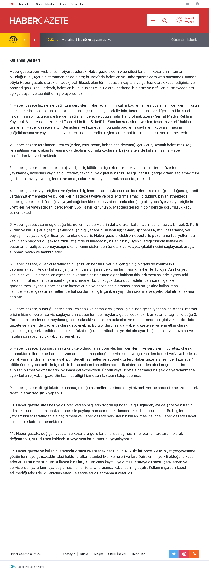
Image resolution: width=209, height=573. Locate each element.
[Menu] (152, 20)
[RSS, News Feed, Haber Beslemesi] (194, 554)
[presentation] (24, 39)
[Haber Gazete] (39, 20)
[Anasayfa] (12, 4)
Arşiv (63, 4)
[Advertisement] (104, 511)
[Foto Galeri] (197, 4)
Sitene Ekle (77, 4)
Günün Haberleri (45, 4)
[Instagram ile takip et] (184, 554)
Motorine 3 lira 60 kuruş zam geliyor (87, 40)
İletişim (98, 554)
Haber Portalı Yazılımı (30, 567)
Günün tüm (185, 40)
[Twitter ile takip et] (174, 554)
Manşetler (25, 4)
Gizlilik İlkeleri (117, 554)
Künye (84, 554)
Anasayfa (69, 554)
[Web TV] (187, 4)
